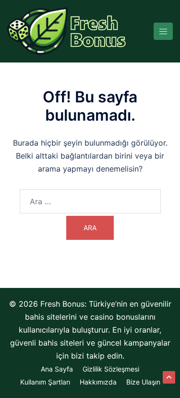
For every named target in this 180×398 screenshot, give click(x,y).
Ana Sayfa (57, 369)
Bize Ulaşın (143, 382)
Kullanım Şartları (45, 382)
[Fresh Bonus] (67, 30)
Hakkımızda (98, 382)
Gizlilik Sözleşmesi (111, 369)
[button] (169, 377)
